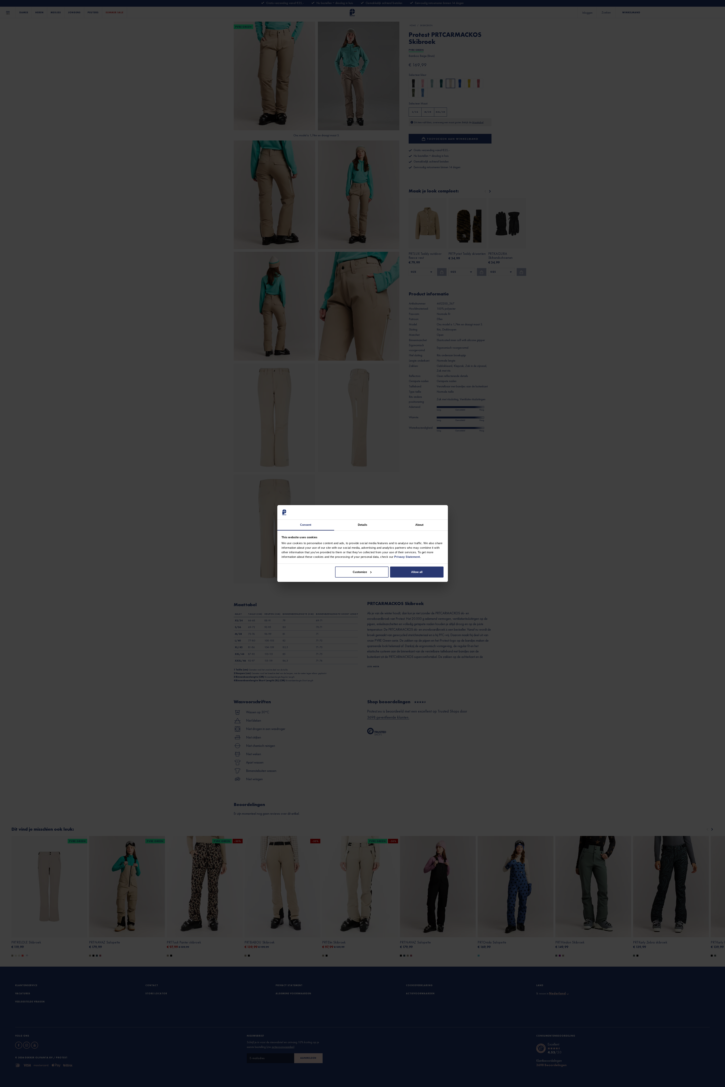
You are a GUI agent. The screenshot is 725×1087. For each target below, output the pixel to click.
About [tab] (419, 524)
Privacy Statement (407, 556)
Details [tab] (362, 524)
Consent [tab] (305, 524)
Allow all (416, 572)
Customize (360, 572)
